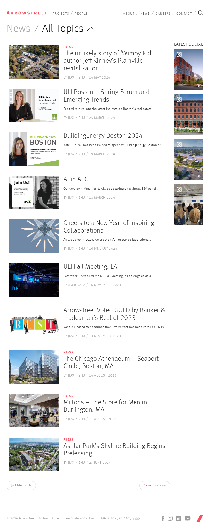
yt (188, 518)
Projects (60, 14)
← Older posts (21, 485)
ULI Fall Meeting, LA (90, 266)
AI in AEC (75, 179)
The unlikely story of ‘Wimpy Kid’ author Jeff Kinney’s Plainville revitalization (108, 61)
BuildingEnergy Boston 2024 (103, 135)
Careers (163, 14)
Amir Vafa (76, 285)
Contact (184, 14)
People (81, 14)
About (129, 14)
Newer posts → (155, 485)
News (145, 14)
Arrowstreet (27, 11)
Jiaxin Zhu (76, 77)
